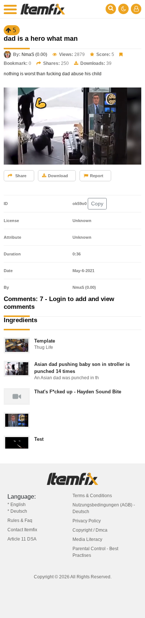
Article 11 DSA (21, 539)
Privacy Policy (86, 520)
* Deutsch (17, 511)
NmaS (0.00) (34, 54)
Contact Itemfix (22, 529)
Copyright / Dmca (89, 530)
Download (58, 175)
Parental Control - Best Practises (95, 552)
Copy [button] (97, 203)
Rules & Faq (19, 520)
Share (20, 175)
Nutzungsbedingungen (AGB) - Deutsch (103, 508)
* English (16, 504)
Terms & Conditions (92, 495)
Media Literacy (87, 539)
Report (96, 175)
